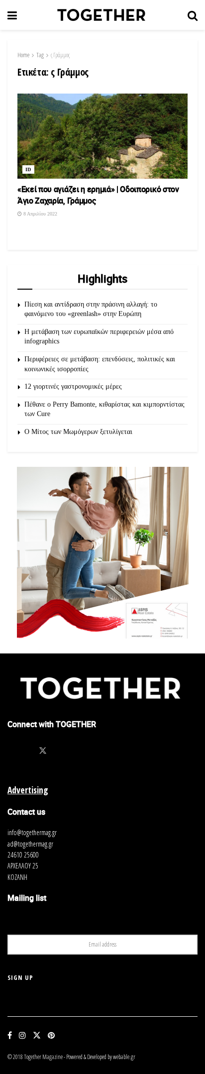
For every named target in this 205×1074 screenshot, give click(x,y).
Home (23, 55)
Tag (40, 55)
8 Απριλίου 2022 (39, 213)
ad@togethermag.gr (30, 844)
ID (28, 169)
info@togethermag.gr (32, 832)
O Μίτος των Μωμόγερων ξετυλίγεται (78, 431)
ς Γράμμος (60, 55)
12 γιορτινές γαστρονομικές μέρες (73, 386)
